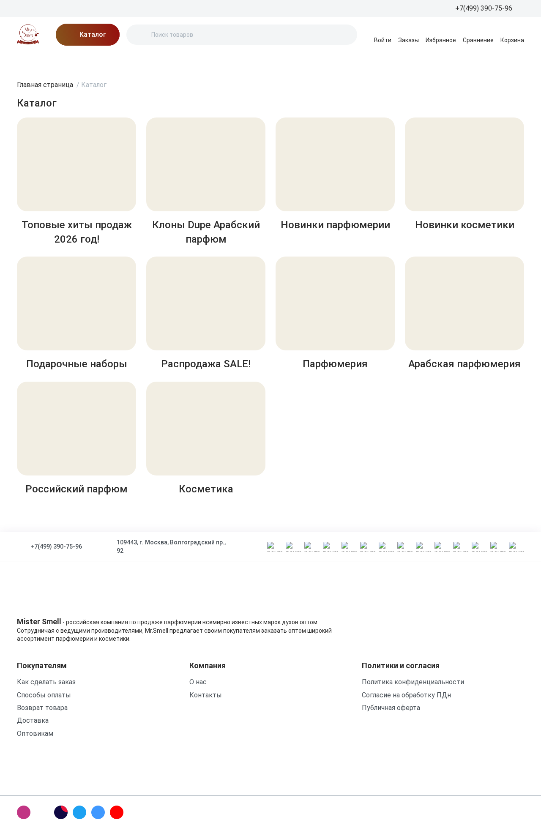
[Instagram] (23, 812)
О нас (127, 61)
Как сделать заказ (46, 682)
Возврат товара (42, 708)
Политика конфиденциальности (413, 682)
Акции (66, 61)
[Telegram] (79, 812)
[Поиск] (140, 34)
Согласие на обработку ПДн (406, 695)
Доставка (166, 61)
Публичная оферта (391, 708)
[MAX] (42, 812)
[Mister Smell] (28, 35)
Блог (97, 61)
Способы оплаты (44, 695)
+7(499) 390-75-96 (56, 546)
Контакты (249, 61)
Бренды (29, 61)
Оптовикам (35, 733)
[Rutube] (61, 812)
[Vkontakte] (98, 812)
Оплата (207, 61)
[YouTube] (116, 812)
